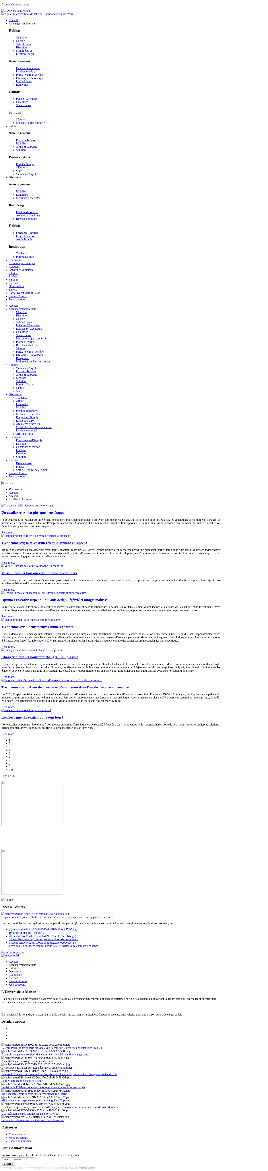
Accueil (5, 4)
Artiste (20, 400)
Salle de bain (23, 44)
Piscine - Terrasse (26, 140)
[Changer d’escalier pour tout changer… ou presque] (32, 650)
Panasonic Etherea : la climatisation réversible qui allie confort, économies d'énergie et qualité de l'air (59, 1074)
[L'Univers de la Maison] (16, 10)
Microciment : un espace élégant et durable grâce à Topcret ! (36, 1100)
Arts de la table (24, 433)
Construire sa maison (28, 446)
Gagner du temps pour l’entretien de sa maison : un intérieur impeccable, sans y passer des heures (57, 917)
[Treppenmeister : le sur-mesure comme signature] (30, 619)
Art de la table (24, 239)
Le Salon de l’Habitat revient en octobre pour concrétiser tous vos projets (43, 1087)
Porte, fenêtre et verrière (30, 74)
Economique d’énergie (29, 440)
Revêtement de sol (26, 71)
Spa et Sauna (23, 105)
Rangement (22, 84)
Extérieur (14, 364)
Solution (21, 149)
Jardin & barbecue (26, 146)
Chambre (21, 37)
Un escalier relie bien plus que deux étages (32, 513)
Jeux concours (17, 476)
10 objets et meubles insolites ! (26, 932)
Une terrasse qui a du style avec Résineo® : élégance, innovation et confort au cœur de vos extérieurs (59, 1107)
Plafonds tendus (25, 341)
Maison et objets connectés (31, 338)
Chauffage (22, 101)
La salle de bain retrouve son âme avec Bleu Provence (32, 1120)
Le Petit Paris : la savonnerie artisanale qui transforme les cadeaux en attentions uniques (51, 1047)
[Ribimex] (7, 899)
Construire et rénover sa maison (34, 427)
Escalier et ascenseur (28, 68)
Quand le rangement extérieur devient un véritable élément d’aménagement (44, 1054)
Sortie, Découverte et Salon (32, 469)
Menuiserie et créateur (28, 197)
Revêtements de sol (27, 345)
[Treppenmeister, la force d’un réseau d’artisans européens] (35, 535)
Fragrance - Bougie (27, 232)
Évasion (13, 460)
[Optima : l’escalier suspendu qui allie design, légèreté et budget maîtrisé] (43, 592)
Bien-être (21, 47)
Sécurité (20, 119)
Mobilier (21, 143)
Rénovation (15, 437)
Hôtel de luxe (24, 463)
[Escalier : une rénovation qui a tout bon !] (26, 710)
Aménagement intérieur (22, 308)
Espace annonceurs (20, 1141)
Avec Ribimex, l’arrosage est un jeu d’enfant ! (27, 1061)
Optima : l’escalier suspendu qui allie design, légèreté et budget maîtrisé (54, 600)
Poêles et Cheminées (28, 325)
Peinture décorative (27, 212)
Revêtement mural (26, 218)
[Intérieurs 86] (10, 955)
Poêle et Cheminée (27, 98)
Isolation (21, 443)
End (11, 769)
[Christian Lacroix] (12, 952)
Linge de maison (25, 236)
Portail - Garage (25, 164)
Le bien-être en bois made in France (22, 1080)
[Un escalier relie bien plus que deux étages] (27, 505)
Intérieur (21, 450)
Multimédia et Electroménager (25, 52)
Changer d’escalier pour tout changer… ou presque (39, 657)
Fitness (20, 466)
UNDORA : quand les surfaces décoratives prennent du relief (36, 1067)
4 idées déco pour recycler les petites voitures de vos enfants (43, 939)
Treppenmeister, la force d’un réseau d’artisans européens (44, 543)
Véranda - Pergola (26, 174)
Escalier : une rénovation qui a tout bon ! (32, 717)
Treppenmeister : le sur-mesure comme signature (37, 627)
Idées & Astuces (18, 473)
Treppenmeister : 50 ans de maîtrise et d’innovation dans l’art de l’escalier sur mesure (65, 687)
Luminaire (22, 194)
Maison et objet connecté (30, 122)
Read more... (8, 532)
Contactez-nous (20, 4)
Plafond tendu (24, 81)
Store (19, 170)
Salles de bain (24, 322)
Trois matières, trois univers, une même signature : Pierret (34, 1093)
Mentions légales (18, 1137)
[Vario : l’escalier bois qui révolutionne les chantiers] (32, 565)
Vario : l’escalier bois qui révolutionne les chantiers (39, 573)
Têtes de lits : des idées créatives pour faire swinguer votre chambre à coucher (53, 945)
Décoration (15, 394)
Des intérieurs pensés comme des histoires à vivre (29, 1113)
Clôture (20, 167)
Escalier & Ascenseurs (29, 328)
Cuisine (20, 40)
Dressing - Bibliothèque (29, 78)
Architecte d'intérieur (28, 215)
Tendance (21, 253)
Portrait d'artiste (25, 256)
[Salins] (37, 14)
